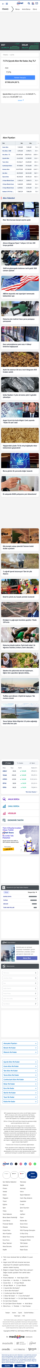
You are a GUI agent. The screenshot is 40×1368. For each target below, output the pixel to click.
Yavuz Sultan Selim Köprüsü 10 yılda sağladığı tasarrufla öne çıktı (20, 722)
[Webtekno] (19, 1349)
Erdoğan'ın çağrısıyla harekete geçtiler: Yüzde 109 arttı (20, 621)
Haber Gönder (33, 1175)
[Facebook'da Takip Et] (11, 1164)
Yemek (5, 1192)
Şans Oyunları (24, 1208)
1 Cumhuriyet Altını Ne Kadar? (13, 1293)
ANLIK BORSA (13, 799)
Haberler (5, 1185)
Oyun (22, 1217)
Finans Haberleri (8, 1278)
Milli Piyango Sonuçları (27, 1230)
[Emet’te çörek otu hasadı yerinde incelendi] (20, 586)
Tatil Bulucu (24, 1227)
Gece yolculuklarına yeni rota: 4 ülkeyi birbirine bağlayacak (17, 345)
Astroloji (23, 1188)
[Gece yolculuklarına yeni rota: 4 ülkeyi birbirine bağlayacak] (20, 333)
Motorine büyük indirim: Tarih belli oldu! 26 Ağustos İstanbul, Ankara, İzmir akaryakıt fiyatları (19, 646)
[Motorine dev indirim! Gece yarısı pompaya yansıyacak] (20, 308)
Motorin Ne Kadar (10, 1052)
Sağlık (22, 1185)
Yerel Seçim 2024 (22, 1278)
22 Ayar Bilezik (21, 1285)
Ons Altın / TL (6, 154)
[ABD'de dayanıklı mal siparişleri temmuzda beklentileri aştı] (20, 283)
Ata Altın (4, 173)
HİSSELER (12, 813)
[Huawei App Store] (22, 1175)
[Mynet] (33, 1343)
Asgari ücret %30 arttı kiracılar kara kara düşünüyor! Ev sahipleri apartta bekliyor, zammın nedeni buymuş (16, 1264)
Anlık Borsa (26, 9)
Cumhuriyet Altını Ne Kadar (14, 1079)
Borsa (17, 9)
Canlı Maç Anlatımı (26, 1198)
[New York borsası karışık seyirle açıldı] (20, 209)
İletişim (7, 1313)
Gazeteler (23, 1201)
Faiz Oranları (27, 1306)
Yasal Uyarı (17, 1316)
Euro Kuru (6, 1240)
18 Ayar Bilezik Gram (8, 184)
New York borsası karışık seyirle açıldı (17, 220)
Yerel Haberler (7, 1214)
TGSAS (5, 775)
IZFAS (4, 783)
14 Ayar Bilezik (19, 1283)
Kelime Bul (23, 1221)
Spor (4, 1208)
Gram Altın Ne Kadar (11, 1066)
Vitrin (22, 1192)
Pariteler (16, 1306)
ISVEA (4, 787)
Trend (5, 1201)
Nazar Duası (24, 1250)
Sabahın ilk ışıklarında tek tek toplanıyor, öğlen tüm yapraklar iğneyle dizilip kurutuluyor (18, 671)
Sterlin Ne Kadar (10, 1093)
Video (5, 1211)
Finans (5, 1188)
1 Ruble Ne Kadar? (9, 1298)
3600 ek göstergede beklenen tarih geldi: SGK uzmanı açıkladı (20, 269)
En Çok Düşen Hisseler (26, 1298)
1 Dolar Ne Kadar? (9, 1296)
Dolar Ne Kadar (9, 1084)
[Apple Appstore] (14, 1175)
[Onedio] (7, 1349)
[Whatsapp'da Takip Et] (35, 1164)
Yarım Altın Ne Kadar (11, 1075)
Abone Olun (27, 958)
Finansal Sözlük (8, 1224)
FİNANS (5, 9)
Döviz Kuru (7, 1306)
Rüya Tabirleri (7, 1243)
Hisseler (5, 1227)
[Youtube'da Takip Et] (30, 1164)
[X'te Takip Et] (16, 1164)
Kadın (5, 1195)
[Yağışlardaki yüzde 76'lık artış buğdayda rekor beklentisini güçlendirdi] (20, 435)
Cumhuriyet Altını (7, 165)
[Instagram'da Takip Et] (21, 1164)
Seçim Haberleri (25, 1195)
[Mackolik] (8, 1343)
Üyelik (20, 1313)
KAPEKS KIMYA (7, 896)
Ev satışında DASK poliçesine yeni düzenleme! (19, 494)
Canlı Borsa (6, 1221)
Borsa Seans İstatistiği (10, 1217)
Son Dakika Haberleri (9, 1182)
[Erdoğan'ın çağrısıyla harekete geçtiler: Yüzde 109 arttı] (20, 609)
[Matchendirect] (21, 1343)
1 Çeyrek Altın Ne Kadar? (11, 1288)
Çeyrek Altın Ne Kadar (12, 1062)
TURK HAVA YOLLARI (8, 907)
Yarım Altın (5, 162)
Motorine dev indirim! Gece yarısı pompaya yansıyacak (18, 320)
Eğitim (5, 1204)
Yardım (14, 1313)
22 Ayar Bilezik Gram (8, 188)
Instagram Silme (25, 1240)
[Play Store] (6, 1175)
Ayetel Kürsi (24, 1246)
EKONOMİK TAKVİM (15, 820)
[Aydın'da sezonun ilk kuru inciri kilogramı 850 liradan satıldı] (20, 359)
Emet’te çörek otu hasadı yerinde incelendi (18, 597)
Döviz (35, 9)
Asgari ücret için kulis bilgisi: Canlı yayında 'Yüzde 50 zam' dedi (18, 421)
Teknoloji (23, 1182)
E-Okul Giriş (24, 1233)
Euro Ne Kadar (9, 1088)
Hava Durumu (7, 1246)
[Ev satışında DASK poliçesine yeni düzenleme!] (20, 483)
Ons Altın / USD (6, 151)
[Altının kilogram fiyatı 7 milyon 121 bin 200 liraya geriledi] (20, 232)
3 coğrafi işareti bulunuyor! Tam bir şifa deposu (17, 572)
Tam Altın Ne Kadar (11, 1071)
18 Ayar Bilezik (8, 1285)
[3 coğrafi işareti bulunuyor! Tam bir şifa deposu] (20, 561)
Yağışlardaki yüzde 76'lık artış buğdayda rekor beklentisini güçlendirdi (20, 447)
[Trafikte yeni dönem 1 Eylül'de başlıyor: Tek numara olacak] (20, 685)
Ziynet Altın (5, 177)
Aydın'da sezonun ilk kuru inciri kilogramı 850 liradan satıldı (20, 371)
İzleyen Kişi (31, 892)
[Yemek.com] (32, 1349)
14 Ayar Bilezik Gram (8, 180)
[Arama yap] (28, 3)
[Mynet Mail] (37, 3)
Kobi (21, 1211)
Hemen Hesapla (20, 77)
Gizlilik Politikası (28, 1313)
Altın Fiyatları (7, 1233)
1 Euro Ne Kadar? (24, 1296)
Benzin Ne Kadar (10, 1048)
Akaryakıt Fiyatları (10, 1043)
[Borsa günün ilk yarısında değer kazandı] (20, 460)
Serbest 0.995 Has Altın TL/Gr (8, 191)
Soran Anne (24, 1224)
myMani (22, 1214)
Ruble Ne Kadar (9, 1101)
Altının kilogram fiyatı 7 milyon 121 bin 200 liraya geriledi (19, 244)
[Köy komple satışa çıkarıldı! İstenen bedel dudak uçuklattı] (20, 535)
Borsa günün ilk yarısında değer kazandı (17, 471)
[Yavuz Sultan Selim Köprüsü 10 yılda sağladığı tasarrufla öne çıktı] (20, 710)
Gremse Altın (5, 169)
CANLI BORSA (13, 806)
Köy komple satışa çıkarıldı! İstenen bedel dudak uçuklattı (18, 547)
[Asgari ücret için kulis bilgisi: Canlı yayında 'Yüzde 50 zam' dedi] (20, 409)
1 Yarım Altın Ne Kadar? (11, 1291)
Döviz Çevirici (10, 966)
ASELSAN (5, 904)
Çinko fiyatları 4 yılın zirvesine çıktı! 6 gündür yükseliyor (19, 396)
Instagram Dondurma (27, 1237)
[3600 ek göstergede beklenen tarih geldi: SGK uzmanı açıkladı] (20, 257)
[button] (6, 4)
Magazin (5, 1198)
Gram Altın (5, 147)
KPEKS (5, 779)
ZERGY (5, 771)
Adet (6, 68)
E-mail (22, 1204)
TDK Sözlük (24, 1243)
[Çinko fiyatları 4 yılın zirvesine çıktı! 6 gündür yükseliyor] (20, 384)
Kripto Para (6, 1230)
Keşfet (5, 1250)
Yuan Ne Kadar (9, 1097)
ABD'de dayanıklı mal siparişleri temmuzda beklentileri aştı (18, 295)
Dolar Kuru (6, 1237)
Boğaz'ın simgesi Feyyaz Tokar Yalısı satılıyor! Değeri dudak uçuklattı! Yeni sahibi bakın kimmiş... (18, 1272)
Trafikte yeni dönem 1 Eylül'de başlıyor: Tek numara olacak (19, 697)
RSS (24, 1316)
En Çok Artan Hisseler (10, 1301)
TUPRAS (5, 900)
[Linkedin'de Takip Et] (25, 1164)
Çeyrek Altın (5, 158)
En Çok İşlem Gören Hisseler (12, 1303)
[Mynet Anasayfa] (20, 3)
